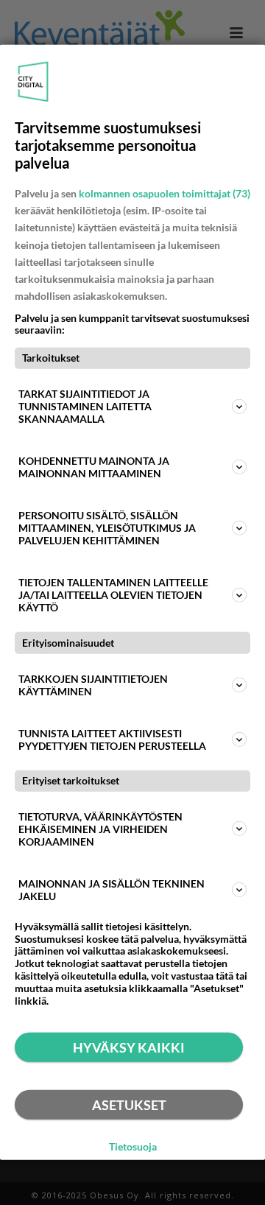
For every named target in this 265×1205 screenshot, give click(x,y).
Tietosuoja (133, 1146)
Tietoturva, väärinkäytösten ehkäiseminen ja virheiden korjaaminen (100, 829)
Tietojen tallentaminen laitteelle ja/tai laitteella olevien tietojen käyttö (113, 595)
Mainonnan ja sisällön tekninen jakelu (111, 889)
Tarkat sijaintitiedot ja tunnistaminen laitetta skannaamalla (85, 406)
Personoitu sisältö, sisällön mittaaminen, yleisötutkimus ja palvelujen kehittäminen (107, 528)
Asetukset (129, 1105)
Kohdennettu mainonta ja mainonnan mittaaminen (93, 466)
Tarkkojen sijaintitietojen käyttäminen (93, 684)
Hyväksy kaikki (129, 1047)
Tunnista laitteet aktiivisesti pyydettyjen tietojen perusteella (112, 738)
